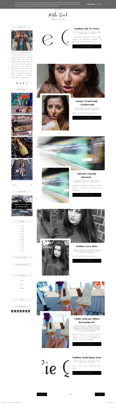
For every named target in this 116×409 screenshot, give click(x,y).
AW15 (90, 32)
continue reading (87, 46)
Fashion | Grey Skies (87, 246)
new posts (42, 394)
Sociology (97, 182)
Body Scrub (92, 108)
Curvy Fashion (92, 361)
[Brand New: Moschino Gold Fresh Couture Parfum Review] (22, 157)
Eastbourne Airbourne (93, 327)
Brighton (97, 325)
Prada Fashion (83, 33)
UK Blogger (91, 252)
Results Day (85, 182)
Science (92, 182)
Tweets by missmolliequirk (19, 269)
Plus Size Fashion (89, 362)
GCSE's (97, 180)
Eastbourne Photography (80, 328)
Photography (77, 182)
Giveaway (91, 328)
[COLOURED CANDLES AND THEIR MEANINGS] (22, 113)
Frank (81, 109)
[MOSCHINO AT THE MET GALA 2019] (22, 135)
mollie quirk (96, 251)
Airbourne (91, 325)
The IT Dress (91, 33)
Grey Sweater (88, 251)
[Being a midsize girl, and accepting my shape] (22, 179)
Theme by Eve (110, 402)
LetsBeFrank (94, 109)
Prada (99, 32)
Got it (99, 4)
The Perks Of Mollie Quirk (13, 402)
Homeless (97, 328)
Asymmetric (91, 249)
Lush (81, 329)
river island (83, 252)
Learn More (91, 4)
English (93, 180)
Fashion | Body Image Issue (86, 357)
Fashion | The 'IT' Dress (86, 28)
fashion (94, 32)
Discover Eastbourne (80, 327)
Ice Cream (76, 329)
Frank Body (87, 109)
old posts (100, 394)
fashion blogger (78, 251)
